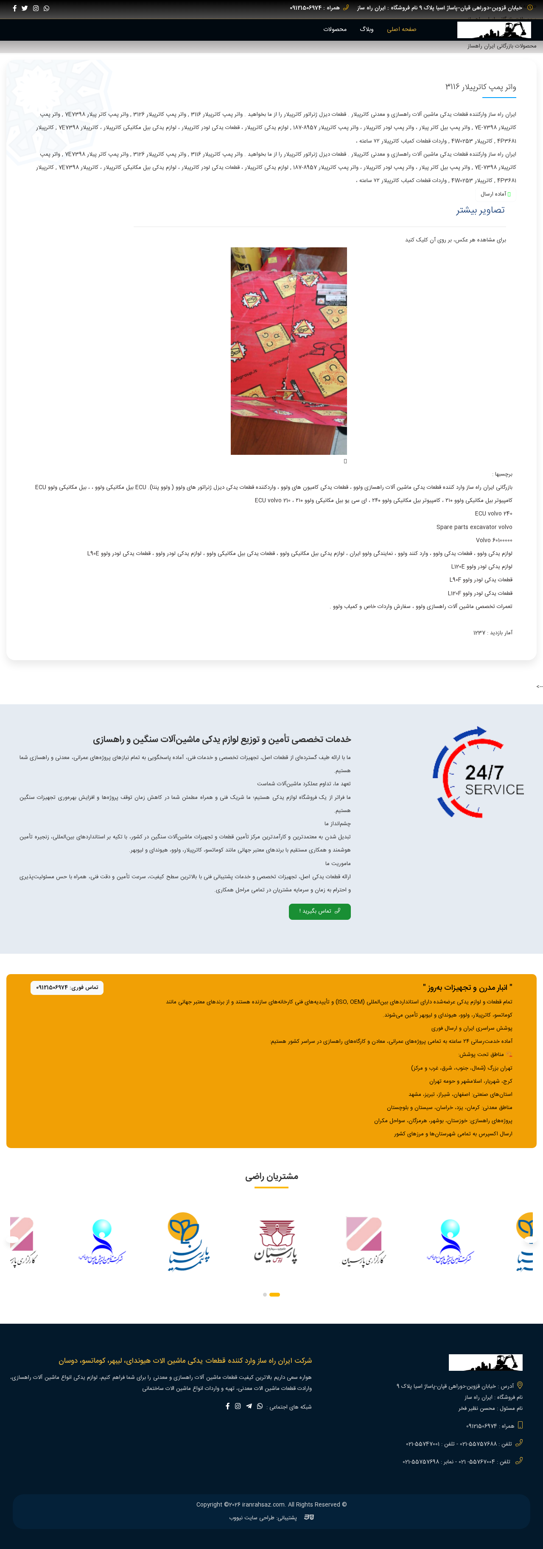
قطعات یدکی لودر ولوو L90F (481, 580)
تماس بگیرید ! (315, 911)
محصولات (335, 30)
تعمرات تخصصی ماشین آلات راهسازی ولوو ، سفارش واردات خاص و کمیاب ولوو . (421, 606)
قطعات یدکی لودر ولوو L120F (480, 593)
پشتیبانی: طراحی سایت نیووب (264, 1518)
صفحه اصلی (402, 30)
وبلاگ (367, 30)
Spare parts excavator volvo (474, 527)
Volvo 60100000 (494, 540)
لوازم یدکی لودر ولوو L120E (481, 566)
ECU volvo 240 (493, 513)
